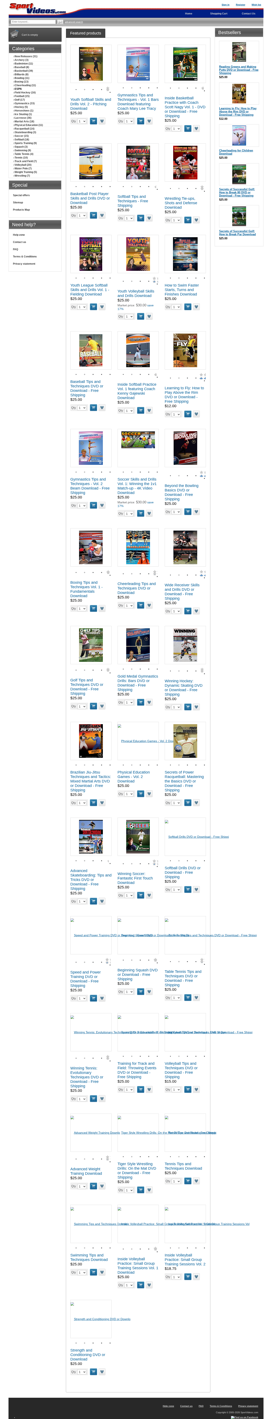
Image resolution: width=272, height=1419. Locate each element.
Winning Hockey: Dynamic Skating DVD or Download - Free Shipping (184, 688)
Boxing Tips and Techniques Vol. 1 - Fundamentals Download (86, 589)
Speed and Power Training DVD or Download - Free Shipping (85, 979)
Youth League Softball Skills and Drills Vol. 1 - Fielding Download (89, 289)
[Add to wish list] (102, 121)
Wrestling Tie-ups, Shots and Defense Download (181, 203)
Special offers (21, 195)
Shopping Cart (218, 13)
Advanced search (74, 22)
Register (240, 4)
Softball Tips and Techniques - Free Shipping (133, 201)
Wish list (256, 4)
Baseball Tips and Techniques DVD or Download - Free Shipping (86, 388)
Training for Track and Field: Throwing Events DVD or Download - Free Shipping (137, 1070)
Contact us (19, 242)
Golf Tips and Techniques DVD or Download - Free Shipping (86, 687)
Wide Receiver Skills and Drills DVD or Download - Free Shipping (182, 592)
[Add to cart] (93, 121)
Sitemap (18, 202)
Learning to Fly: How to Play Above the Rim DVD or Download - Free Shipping (184, 395)
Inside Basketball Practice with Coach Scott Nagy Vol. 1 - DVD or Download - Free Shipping (185, 107)
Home (188, 13)
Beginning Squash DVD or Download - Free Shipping (138, 974)
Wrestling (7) (22, 175)
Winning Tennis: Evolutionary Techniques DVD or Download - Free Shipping (86, 1077)
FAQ (15, 249)
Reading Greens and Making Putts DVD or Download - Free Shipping (238, 70)
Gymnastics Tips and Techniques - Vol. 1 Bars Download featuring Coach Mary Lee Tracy (138, 102)
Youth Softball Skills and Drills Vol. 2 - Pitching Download (90, 104)
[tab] (85, 33)
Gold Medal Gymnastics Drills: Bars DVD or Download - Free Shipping (138, 683)
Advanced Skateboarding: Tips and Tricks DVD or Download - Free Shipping (91, 880)
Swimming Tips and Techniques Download (89, 1257)
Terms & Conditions (25, 256)
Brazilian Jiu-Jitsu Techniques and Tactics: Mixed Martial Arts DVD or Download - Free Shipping (90, 781)
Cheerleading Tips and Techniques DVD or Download (137, 588)
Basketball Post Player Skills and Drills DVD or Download (90, 198)
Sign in (226, 4)
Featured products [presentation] (85, 33)
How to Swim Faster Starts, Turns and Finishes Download (182, 289)
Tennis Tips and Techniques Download (183, 1166)
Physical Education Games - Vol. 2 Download (134, 776)
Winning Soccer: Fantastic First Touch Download (135, 878)
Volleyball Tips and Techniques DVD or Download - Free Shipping (181, 1070)
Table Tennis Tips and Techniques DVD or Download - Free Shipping (183, 978)
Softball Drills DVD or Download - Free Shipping (183, 872)
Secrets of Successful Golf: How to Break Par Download (237, 233)
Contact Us (248, 13)
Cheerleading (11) (25, 85)
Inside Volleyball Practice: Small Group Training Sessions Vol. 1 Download (138, 1266)
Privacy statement (24, 263)
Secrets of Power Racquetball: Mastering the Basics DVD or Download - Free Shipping (184, 781)
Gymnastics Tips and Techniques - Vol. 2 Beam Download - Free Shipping (90, 486)
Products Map (21, 209)
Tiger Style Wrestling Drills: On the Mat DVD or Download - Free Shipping (137, 1170)
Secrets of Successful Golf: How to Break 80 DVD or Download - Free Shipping (237, 192)
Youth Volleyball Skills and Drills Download (136, 293)
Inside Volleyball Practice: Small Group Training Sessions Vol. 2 (185, 1259)
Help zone (19, 234)
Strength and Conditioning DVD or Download (87, 1354)
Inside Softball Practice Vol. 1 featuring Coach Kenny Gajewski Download (137, 391)
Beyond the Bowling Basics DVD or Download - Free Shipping (181, 492)
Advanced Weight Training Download (86, 1171)
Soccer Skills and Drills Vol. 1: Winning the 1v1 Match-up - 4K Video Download (137, 486)
